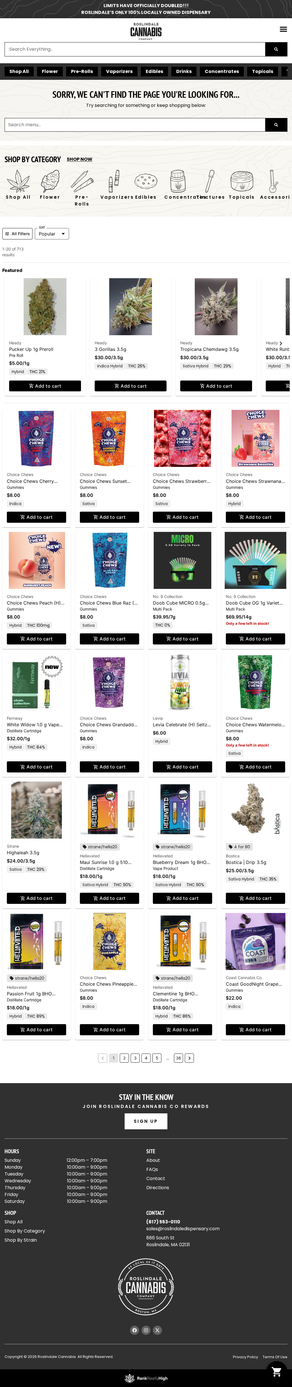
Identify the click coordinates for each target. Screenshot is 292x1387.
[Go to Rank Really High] (146, 1378)
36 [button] (178, 1057)
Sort (42, 227)
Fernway (15, 718)
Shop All (19, 71)
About (153, 1160)
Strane (13, 846)
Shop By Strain (21, 1240)
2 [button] (124, 1057)
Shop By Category (25, 1231)
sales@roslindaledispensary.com (183, 1228)
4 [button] (146, 1057)
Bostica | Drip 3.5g (246, 862)
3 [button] (135, 1057)
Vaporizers (119, 71)
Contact (155, 1178)
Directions (157, 1187)
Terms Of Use (275, 1357)
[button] (283, 29)
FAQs (152, 1169)
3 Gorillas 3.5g (110, 349)
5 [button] (157, 1057)
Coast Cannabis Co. (244, 977)
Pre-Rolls (82, 71)
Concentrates (222, 71)
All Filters (21, 233)
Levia (158, 718)
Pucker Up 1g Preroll (31, 349)
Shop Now (79, 159)
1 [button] (114, 1057)
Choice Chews (20, 474)
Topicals (262, 71)
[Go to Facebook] (134, 1330)
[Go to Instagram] (146, 1330)
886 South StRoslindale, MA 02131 (168, 1241)
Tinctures (210, 197)
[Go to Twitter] (157, 1330)
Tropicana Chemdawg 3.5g (209, 349)
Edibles (154, 71)
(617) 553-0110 (163, 1222)
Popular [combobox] (47, 234)
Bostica (233, 855)
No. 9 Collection (167, 596)
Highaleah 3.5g (23, 852)
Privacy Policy (245, 1357)
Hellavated (90, 855)
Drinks (184, 71)
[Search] (276, 49)
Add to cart (48, 386)
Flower (50, 71)
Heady (15, 342)
